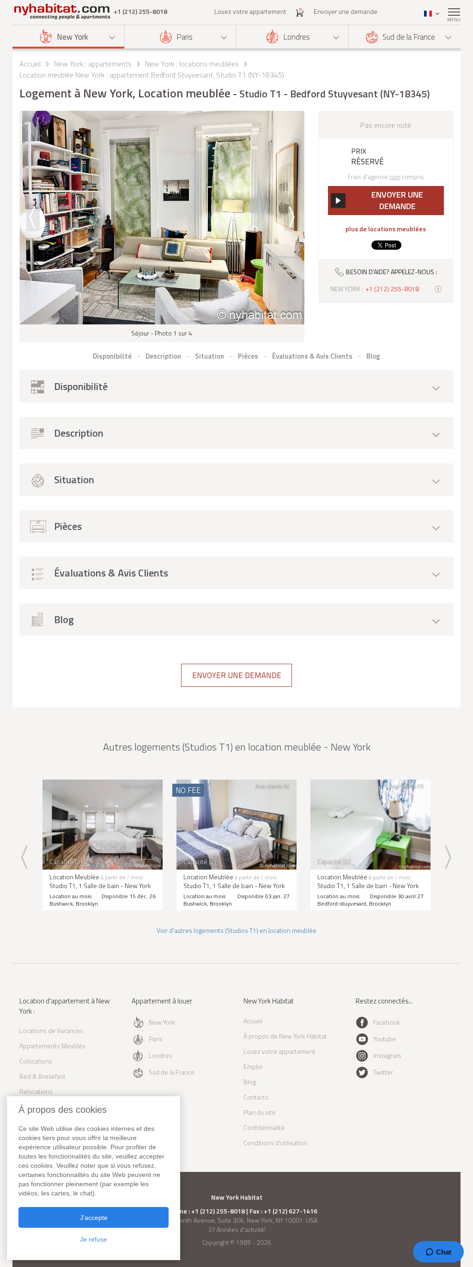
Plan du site (259, 1112)
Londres (296, 37)
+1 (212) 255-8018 (140, 11)
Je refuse (93, 1239)
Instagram (387, 1055)
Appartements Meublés (52, 1046)
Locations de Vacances (51, 1030)
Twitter (383, 1072)
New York (72, 37)
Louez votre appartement (250, 11)
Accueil (30, 63)
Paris (184, 37)
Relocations (36, 1091)
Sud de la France (408, 37)
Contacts (255, 1097)
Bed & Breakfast (42, 1076)
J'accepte (94, 1217)
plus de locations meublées (386, 229)
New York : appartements (93, 63)
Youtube (384, 1039)
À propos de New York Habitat (285, 1036)
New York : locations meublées (192, 63)
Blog (249, 1082)
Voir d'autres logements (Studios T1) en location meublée (236, 930)
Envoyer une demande (345, 11)
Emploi (252, 1066)
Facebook (386, 1022)
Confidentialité (264, 1127)
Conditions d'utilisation (275, 1142)
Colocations (35, 1061)
